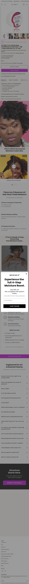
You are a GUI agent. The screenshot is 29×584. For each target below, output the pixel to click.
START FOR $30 (14, 306)
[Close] (26, 274)
